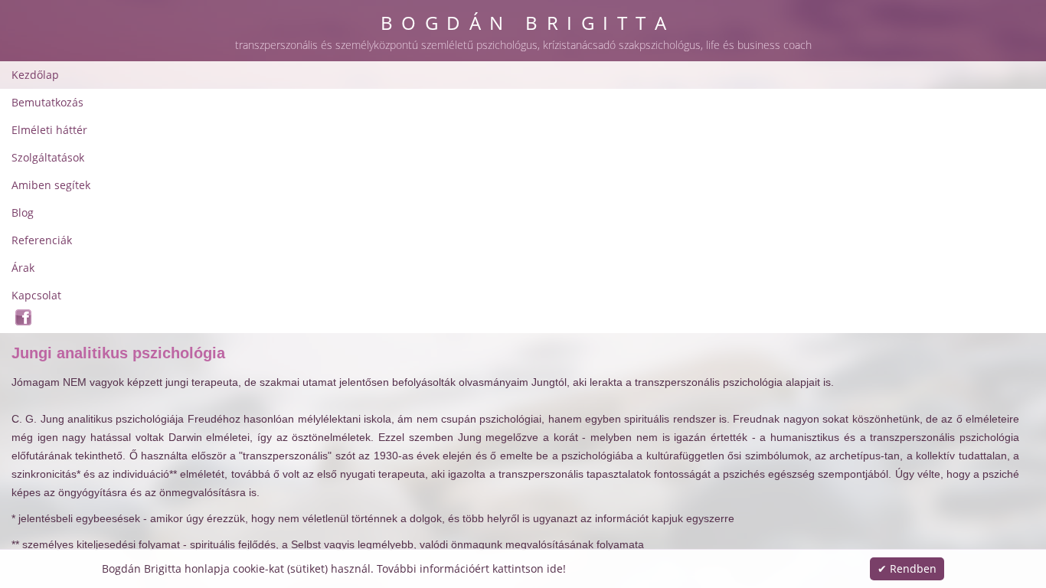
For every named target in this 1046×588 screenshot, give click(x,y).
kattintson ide (527, 568)
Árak (22, 267)
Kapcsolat (36, 295)
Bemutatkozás (47, 102)
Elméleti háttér (49, 129)
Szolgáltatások (47, 157)
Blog (22, 212)
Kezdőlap (35, 74)
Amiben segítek (50, 185)
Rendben (913, 568)
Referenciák (41, 240)
